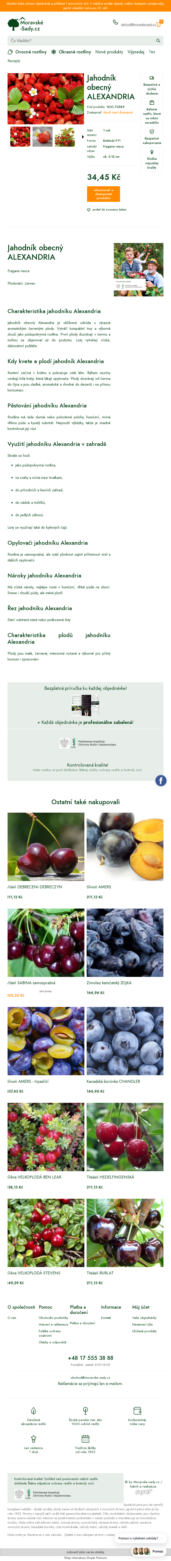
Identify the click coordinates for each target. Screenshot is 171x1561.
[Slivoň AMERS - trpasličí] (45, 1041)
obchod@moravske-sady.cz (138, 24)
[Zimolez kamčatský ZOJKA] (126, 943)
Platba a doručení (82, 1323)
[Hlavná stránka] (25, 24)
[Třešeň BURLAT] (126, 1233)
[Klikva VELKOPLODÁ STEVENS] (45, 1233)
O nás (12, 1317)
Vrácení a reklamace (53, 1324)
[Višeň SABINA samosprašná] (45, 943)
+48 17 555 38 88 (90, 1358)
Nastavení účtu (142, 1324)
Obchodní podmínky (53, 1317)
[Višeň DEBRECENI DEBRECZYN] (45, 847)
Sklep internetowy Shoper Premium (85, 1558)
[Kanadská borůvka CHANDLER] (126, 1041)
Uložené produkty (144, 1331)
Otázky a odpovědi (52, 1342)
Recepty (14, 60)
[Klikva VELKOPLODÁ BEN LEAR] (45, 1137)
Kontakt (106, 1317)
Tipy (152, 51)
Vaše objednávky (144, 1317)
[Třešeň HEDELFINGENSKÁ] (126, 1137)
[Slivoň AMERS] (126, 847)
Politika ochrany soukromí (50, 1333)
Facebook (161, 780)
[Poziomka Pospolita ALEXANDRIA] (20, 137)
